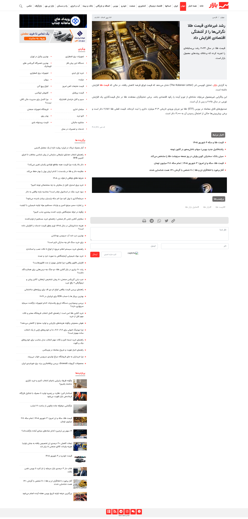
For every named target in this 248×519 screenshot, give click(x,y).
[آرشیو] (109, 511)
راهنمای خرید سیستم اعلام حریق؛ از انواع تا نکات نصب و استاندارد (55, 249)
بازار (215, 85)
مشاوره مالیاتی (77, 122)
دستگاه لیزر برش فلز (75, 63)
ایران (176, 6)
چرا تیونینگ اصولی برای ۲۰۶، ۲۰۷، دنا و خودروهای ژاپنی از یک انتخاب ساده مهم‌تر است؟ (54, 331)
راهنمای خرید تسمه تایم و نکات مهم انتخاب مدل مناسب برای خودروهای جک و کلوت (52, 341)
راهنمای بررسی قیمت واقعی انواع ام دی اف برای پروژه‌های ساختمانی (54, 289)
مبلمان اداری (78, 109)
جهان (183, 6)
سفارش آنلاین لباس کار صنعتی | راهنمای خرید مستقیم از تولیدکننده (54, 219)
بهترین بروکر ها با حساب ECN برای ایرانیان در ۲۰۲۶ (62, 296)
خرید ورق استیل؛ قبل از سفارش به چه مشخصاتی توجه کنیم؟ (57, 185)
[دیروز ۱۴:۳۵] (80, 421)
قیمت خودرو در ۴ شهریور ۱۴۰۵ (59, 456)
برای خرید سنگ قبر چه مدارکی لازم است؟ (66, 242)
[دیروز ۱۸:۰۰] (80, 446)
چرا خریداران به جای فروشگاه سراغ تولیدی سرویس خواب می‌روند (56, 356)
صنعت (132, 6)
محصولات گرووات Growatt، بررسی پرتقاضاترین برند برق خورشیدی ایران (53, 363)
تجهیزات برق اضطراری (74, 56)
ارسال (94, 254)
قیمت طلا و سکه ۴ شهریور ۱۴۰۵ (208, 143)
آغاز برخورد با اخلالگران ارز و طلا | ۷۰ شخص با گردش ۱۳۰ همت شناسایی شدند (186, 170)
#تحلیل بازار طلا (192, 207)
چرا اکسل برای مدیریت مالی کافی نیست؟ (35, 101)
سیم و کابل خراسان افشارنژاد (71, 99)
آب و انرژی (75, 6)
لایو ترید (80, 116)
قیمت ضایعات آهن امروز (73, 86)
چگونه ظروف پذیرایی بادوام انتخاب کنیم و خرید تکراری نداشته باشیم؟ (49, 382)
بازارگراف (38, 6)
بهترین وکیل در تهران (39, 56)
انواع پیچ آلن (42, 86)
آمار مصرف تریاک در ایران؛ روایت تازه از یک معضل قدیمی (59, 148)
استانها (168, 6)
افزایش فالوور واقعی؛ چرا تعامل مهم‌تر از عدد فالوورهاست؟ (58, 263)
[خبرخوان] (115, 511)
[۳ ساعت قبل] (80, 496)
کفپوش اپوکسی (41, 93)
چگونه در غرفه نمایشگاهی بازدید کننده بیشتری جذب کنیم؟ (58, 212)
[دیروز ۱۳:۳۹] (80, 484)
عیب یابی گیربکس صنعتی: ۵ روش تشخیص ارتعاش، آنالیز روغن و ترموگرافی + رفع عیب (55, 281)
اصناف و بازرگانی (103, 6)
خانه (201, 6)
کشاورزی (142, 6)
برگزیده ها (80, 140)
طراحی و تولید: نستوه (124, 515)
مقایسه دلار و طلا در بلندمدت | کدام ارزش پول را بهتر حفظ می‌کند (55, 171)
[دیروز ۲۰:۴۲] (80, 408)
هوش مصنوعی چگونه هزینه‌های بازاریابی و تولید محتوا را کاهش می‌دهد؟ (52, 323)
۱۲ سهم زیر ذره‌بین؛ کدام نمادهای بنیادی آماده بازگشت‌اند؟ (47, 431)
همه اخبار (192, 6)
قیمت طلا (104, 85)
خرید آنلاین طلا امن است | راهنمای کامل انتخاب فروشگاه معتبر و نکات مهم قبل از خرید (53, 315)
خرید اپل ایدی (78, 73)
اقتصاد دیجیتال (155, 6)
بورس (115, 6)
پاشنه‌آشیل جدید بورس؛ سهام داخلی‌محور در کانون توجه (197, 149)
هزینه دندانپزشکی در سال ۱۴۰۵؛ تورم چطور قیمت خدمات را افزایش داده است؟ (53, 227)
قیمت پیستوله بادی (40, 122)
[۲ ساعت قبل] (80, 458)
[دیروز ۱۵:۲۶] (80, 433)
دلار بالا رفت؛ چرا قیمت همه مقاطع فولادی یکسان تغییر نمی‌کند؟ (56, 164)
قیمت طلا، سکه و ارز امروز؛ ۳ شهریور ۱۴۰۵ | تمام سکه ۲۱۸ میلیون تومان (189, 163)
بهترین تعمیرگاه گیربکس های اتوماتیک (37, 65)
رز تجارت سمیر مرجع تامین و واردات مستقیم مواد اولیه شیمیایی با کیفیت (52, 205)
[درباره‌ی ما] (139, 511)
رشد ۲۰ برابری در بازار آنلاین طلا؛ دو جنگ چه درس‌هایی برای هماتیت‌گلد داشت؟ (53, 271)
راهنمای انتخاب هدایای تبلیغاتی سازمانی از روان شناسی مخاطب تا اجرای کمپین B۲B (53, 156)
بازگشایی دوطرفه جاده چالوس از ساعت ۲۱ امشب (51, 406)
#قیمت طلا (220, 207)
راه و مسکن (62, 6)
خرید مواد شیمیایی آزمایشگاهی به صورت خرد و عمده (61, 256)
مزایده (81, 79)
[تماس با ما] (133, 511)
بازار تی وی (49, 6)
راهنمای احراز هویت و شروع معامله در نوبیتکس (63, 350)
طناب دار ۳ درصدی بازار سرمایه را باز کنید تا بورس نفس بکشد (48, 470)
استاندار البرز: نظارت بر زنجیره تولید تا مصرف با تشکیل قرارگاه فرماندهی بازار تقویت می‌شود (46, 395)
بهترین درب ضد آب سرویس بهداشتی (67, 235)
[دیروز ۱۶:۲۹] (80, 471)
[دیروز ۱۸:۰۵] (80, 396)
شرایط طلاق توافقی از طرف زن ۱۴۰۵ (68, 178)
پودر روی (44, 116)
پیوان (46, 79)
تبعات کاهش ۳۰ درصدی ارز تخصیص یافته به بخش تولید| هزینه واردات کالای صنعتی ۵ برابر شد (47, 445)
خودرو (123, 6)
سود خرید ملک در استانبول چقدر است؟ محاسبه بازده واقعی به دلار (55, 192)
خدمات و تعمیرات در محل (72, 129)
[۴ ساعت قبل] (80, 383)
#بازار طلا (207, 207)
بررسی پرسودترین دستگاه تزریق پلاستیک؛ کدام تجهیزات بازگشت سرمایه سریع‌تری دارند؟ (53, 304)
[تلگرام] (121, 511)
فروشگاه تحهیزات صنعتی (37, 109)
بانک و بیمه (88, 6)
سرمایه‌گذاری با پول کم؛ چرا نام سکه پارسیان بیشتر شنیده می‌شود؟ (55, 198)
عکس (29, 6)
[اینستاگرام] (127, 511)
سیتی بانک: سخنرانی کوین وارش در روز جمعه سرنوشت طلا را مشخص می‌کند (187, 156)
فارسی (214, 17)
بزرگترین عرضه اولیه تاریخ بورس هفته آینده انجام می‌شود (47, 493)
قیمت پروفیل (78, 93)
